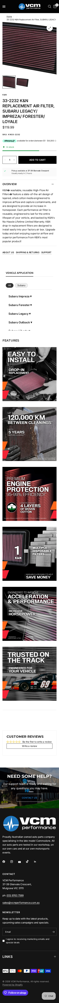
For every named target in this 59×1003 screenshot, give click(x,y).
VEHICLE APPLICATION (19, 272)
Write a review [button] (29, 746)
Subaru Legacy (19, 313)
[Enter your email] (53, 932)
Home (9, 16)
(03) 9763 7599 (15, 895)
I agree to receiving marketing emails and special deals (27, 941)
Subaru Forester (19, 305)
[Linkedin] (37, 861)
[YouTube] (21, 862)
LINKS (7, 957)
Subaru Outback (19, 322)
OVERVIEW (9, 184)
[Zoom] (50, 28)
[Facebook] (6, 861)
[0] (54, 6)
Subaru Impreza (19, 296)
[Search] (49, 6)
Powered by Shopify (12, 984)
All (9, 285)
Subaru (21, 285)
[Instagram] (14, 861)
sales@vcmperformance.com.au (20, 902)
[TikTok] (29, 861)
